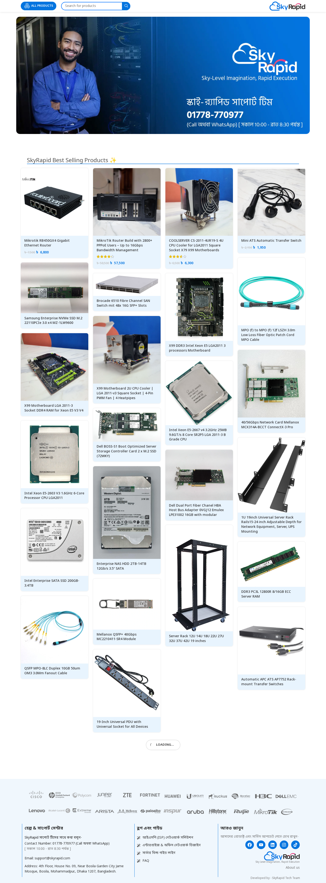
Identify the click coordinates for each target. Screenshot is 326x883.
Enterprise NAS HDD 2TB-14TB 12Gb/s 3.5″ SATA (121, 566)
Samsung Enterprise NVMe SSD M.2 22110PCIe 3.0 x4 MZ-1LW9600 (53, 321)
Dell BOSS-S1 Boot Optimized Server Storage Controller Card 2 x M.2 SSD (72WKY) (126, 451)
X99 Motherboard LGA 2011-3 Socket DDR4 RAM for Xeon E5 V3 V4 (53, 408)
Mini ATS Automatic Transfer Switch (271, 241)
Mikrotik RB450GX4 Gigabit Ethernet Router (47, 243)
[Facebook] (249, 844)
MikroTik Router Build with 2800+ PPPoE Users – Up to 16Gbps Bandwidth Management (124, 245)
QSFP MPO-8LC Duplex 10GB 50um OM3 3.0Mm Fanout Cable (52, 671)
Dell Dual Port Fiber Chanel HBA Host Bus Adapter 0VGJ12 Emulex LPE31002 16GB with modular (196, 510)
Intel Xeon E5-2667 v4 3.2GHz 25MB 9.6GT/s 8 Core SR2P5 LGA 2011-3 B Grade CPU (198, 435)
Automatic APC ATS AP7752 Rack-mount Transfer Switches (268, 682)
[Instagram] (284, 844)
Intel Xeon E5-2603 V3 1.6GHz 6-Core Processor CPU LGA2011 (54, 496)
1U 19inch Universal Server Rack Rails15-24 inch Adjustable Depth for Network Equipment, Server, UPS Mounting (271, 524)
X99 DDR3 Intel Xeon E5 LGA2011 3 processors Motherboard (197, 348)
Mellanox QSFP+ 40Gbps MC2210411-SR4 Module (117, 637)
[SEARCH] (126, 6)
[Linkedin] (272, 844)
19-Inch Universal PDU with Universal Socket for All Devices (122, 724)
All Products (42, 6)
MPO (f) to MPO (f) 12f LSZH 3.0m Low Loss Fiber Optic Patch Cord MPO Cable (268, 335)
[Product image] (54, 202)
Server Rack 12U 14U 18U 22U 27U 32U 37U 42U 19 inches (196, 638)
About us (293, 868)
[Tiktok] (295, 844)
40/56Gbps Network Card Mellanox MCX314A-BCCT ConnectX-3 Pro (270, 425)
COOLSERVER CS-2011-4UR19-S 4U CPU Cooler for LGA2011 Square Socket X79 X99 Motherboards (196, 245)
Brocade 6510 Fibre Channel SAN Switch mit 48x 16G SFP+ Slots (123, 303)
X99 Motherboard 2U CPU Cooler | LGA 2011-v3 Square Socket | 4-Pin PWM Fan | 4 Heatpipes (125, 393)
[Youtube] (261, 844)
